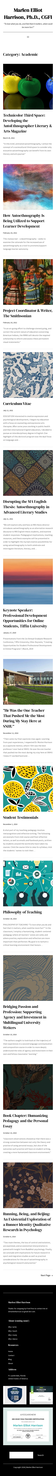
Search (6, 1450)
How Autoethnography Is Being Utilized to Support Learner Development (23, 221)
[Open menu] (28, 37)
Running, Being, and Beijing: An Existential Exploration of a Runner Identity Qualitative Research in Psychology (27, 1221)
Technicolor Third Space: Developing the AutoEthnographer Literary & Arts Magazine (27, 123)
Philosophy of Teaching (22, 912)
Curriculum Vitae (17, 403)
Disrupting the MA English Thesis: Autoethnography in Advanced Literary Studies (26, 507)
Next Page (47, 1275)
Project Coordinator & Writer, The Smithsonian (27, 313)
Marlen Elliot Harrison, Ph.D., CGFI (28, 13)
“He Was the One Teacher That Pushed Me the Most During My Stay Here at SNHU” (24, 718)
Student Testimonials (20, 817)
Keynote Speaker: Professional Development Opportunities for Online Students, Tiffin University (25, 618)
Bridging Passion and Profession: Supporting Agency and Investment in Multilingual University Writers (24, 1017)
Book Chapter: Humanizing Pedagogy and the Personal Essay (25, 1121)
